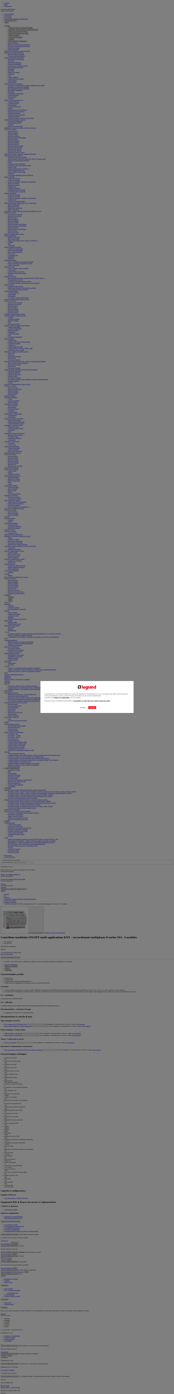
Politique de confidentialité (61, 697)
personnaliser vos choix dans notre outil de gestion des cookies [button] (91, 701)
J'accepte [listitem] (92, 707)
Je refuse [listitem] (82, 707)
